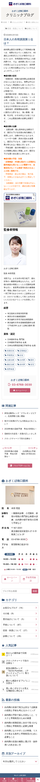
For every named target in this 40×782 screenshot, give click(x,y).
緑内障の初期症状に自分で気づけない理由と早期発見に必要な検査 (21, 724)
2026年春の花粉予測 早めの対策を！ (20, 429)
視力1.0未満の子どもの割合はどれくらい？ (20, 422)
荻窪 (32, 364)
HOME (5, 22)
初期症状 (10, 351)
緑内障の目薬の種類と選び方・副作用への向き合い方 (21, 743)
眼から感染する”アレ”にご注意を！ (22, 681)
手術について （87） (12, 624)
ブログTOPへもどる (21, 465)
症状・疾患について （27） (15, 630)
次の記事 (28, 451)
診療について (32, 28)
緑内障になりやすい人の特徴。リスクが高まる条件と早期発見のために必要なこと (21, 733)
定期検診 (23, 351)
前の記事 (11, 452)
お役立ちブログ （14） (13, 608)
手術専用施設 (31, 579)
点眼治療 (10, 360)
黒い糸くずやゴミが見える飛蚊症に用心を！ (22, 689)
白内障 (22, 360)
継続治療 (10, 364)
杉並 (21, 355)
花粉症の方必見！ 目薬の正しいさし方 (20, 433)
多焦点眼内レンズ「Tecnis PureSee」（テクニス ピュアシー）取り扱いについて (22, 672)
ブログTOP (13, 781)
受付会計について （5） (14, 619)
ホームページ (21, 390)
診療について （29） (12, 636)
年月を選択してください (14, 761)
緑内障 (22, 364)
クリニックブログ (17, 22)
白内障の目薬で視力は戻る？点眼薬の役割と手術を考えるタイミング (21, 709)
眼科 (32, 360)
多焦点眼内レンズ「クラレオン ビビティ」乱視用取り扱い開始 (20, 414)
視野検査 (10, 369)
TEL (22, 781)
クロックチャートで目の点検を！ (18, 438)
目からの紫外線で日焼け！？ (22, 654)
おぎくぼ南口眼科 (20, 775)
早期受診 (10, 355)
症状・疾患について (34, 22)
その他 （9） (9, 613)
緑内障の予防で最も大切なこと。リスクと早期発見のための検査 (21, 716)
